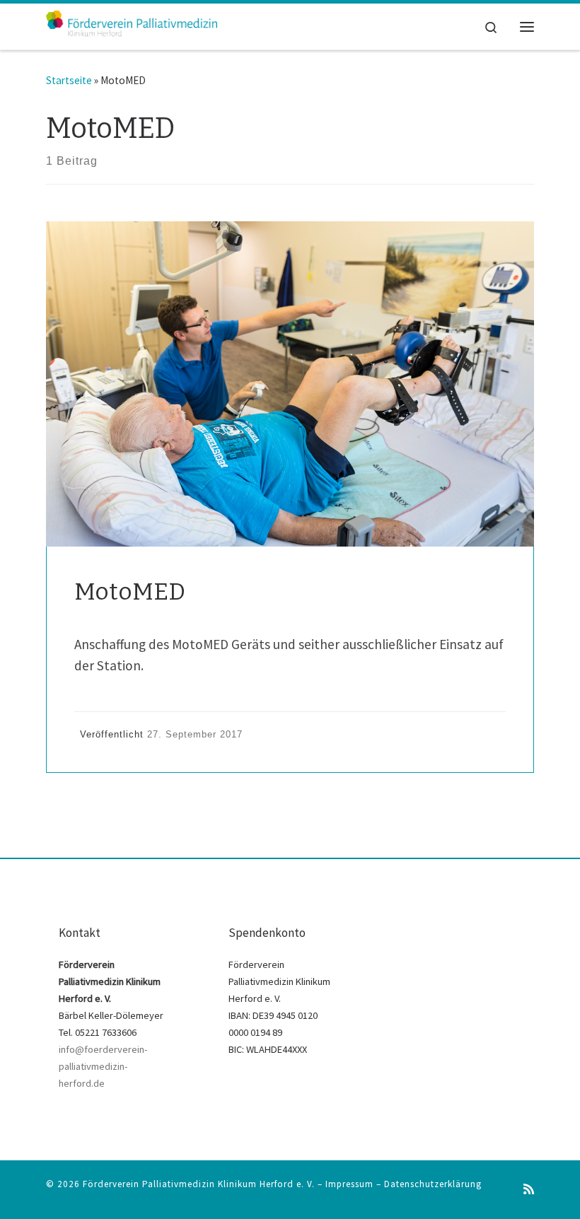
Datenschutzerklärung (433, 1184)
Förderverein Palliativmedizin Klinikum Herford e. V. (199, 1184)
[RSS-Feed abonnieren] (528, 1189)
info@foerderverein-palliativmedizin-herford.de (103, 1066)
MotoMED (129, 592)
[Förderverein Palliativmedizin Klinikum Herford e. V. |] (131, 25)
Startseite (69, 80)
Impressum (349, 1184)
